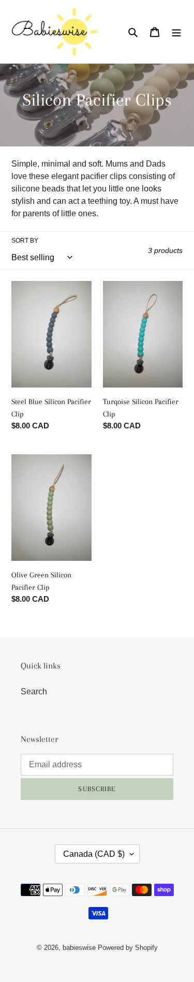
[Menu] (176, 31)
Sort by (24, 240)
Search (34, 691)
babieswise (79, 947)
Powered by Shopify (128, 947)
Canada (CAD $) (94, 854)
